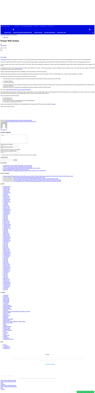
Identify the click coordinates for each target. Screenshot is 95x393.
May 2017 (5, 275)
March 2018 (6, 263)
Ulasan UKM (6, 335)
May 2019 (5, 245)
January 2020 (6, 235)
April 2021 (5, 219)
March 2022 (6, 205)
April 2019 (5, 246)
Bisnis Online (6, 298)
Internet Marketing (7, 309)
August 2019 (6, 241)
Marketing (5, 317)
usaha (19, 68)
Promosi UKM (6, 329)
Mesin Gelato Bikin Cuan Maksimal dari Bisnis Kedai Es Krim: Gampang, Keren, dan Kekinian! (24, 170)
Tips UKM (6, 35)
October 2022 (6, 200)
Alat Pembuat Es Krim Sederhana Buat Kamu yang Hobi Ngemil (17, 165)
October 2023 (6, 191)
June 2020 (5, 229)
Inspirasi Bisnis (6, 307)
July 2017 (5, 273)
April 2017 (5, 277)
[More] (23, 52)
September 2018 (7, 255)
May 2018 (5, 260)
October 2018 (6, 254)
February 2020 (6, 234)
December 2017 (6, 267)
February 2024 (6, 189)
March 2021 (6, 220)
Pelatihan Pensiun (7, 326)
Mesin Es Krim (6, 320)
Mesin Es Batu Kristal (8, 319)
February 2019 (6, 249)
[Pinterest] (13, 52)
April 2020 (5, 231)
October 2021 (6, 211)
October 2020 (6, 226)
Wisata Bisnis (6, 337)
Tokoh (4, 334)
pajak (4, 324)
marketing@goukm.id (50, 364)
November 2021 (7, 210)
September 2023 (7, 192)
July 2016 (5, 288)
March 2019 (6, 248)
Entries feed (6, 345)
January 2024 (6, 190)
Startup (4, 331)
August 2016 (6, 287)
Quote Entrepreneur (7, 330)
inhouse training (6, 305)
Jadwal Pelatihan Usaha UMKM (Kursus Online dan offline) (16, 311)
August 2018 (6, 257)
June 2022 (5, 202)
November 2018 (7, 253)
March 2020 (6, 233)
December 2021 (6, 209)
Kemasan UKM (6, 312)
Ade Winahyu (4, 45)
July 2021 (5, 215)
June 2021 (5, 216)
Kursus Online (6, 315)
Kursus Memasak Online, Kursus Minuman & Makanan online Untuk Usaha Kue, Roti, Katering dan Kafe (37, 181)
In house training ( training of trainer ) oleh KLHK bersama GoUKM (18, 176)
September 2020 (7, 228)
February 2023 (6, 196)
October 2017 (6, 269)
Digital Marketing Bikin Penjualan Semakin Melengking (18, 89)
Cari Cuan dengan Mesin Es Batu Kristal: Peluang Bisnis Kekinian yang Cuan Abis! (21, 168)
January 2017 (6, 280)
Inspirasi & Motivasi (7, 306)
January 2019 (6, 250)
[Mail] (18, 368)
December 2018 (6, 251)
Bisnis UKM (6, 300)
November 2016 (7, 283)
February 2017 (6, 279)
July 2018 (5, 258)
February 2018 (6, 264)
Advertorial (5, 295)
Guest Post (5, 303)
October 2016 (6, 284)
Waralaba (5, 336)
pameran (5, 325)
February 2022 (6, 206)
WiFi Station (3, 59)
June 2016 (5, 289)
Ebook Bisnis (6, 301)
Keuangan (5, 314)
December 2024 (6, 186)
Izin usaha (5, 310)
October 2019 (6, 239)
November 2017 (7, 268)
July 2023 (5, 194)
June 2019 (5, 244)
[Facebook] (3, 52)
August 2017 (6, 272)
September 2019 (7, 240)
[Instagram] (14, 368)
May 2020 (5, 230)
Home (2, 35)
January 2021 (6, 223)
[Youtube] (25, 368)
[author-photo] (4, 128)
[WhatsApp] (18, 52)
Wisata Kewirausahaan (8, 339)
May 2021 (5, 218)
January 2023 (6, 197)
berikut (53, 104)
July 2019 (5, 243)
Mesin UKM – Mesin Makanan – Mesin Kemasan (14, 321)
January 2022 (6, 208)
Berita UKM (6, 297)
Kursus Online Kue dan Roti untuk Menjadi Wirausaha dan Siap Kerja (29, 177)
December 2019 (6, 236)
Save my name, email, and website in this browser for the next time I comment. (19, 155)
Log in (4, 344)
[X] (8, 52)
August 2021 (6, 214)
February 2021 (6, 221)
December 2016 (6, 282)
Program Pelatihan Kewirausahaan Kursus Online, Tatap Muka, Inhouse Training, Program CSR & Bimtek (37, 179)
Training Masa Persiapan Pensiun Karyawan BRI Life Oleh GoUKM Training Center (54, 176)
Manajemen (5, 316)
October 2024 (6, 187)
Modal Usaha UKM (7, 322)
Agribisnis (5, 296)
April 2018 (5, 262)
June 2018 (5, 259)
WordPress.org (6, 348)
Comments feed (6, 347)
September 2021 (7, 213)
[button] (92, 32)
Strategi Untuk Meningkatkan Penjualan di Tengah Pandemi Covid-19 (21, 121)
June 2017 (5, 274)
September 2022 (7, 201)
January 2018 (6, 265)
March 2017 (6, 278)
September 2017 (7, 270)
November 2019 (7, 238)
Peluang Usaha (6, 327)
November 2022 (7, 199)
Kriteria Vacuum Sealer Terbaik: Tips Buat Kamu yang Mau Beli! (17, 166)
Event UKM (6, 302)
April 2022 (5, 204)
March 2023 (6, 195)
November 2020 (7, 225)
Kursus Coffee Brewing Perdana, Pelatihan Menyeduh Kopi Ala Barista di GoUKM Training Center (36, 178)
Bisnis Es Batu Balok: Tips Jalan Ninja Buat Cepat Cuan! (16, 169)
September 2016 (7, 285)
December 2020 (6, 224)
